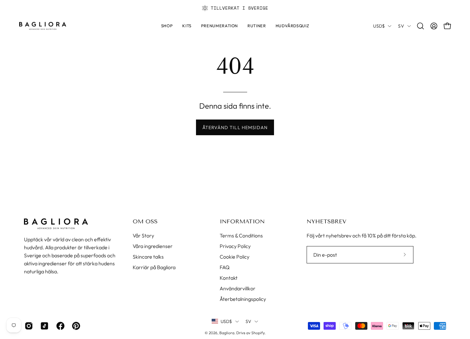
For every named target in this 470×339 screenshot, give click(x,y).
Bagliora (226, 332)
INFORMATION (242, 221)
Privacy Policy (235, 246)
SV (401, 26)
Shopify (257, 332)
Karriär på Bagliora (154, 267)
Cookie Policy (234, 256)
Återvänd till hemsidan (235, 127)
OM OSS (145, 221)
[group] (235, 8)
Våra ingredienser (153, 246)
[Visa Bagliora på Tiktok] (43, 326)
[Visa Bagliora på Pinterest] (75, 326)
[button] (256, 26)
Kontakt (229, 278)
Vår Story (143, 235)
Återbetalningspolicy (243, 299)
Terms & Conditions (241, 235)
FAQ (225, 267)
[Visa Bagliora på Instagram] (27, 326)
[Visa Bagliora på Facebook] (59, 326)
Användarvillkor (237, 288)
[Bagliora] (43, 26)
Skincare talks (148, 256)
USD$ (379, 26)
